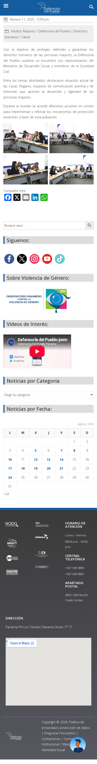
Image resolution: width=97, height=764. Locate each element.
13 (48, 459)
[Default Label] (47, 258)
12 (35, 459)
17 (10, 468)
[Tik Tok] (60, 258)
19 (35, 468)
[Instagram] (34, 258)
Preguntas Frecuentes (60, 733)
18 (23, 468)
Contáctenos (51, 739)
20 (48, 468)
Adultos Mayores (23, 31)
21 (61, 468)
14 (61, 459)
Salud (26, 37)
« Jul (6, 494)
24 (10, 477)
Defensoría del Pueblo (54, 31)
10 (10, 459)
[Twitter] (22, 258)
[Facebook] (9, 258)
